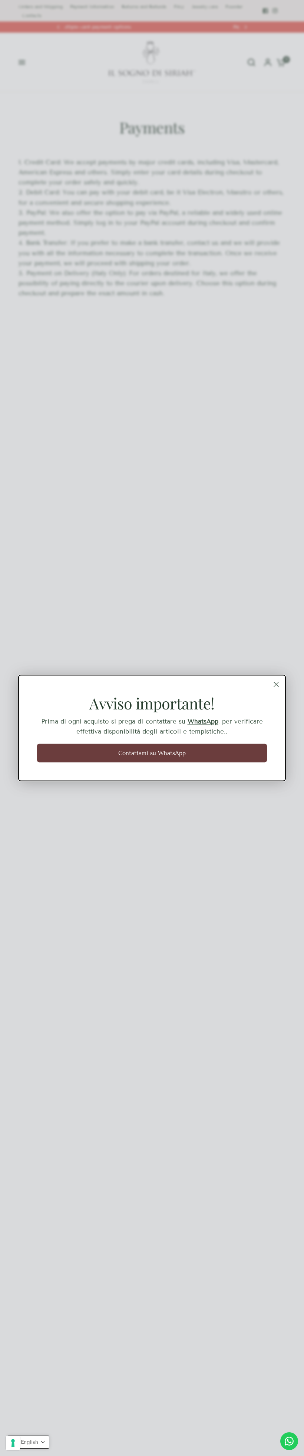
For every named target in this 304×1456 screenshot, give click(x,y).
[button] (28, 1442)
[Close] (276, 684)
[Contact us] (289, 1441)
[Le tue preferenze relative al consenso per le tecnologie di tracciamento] (13, 1443)
